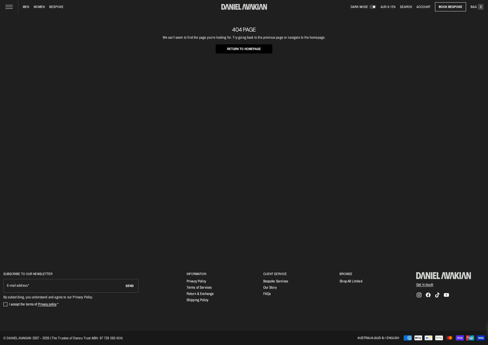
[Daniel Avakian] (443, 275)
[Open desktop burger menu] (9, 7)
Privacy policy (47, 304)
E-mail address (17, 285)
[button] (406, 7)
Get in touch (424, 284)
